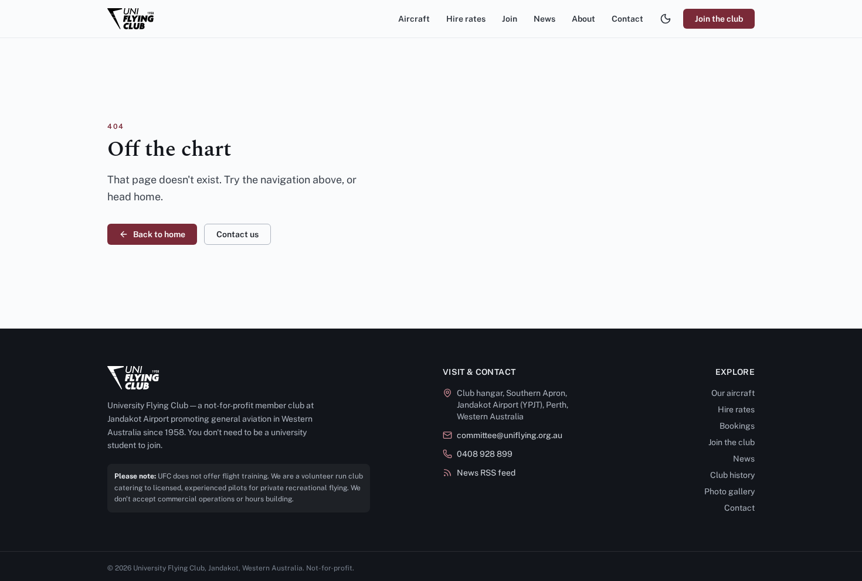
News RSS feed (486, 472)
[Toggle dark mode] (665, 18)
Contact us (237, 234)
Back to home (159, 234)
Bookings (737, 425)
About (583, 18)
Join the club (719, 18)
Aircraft (414, 18)
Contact (627, 18)
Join (509, 18)
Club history (732, 475)
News (544, 18)
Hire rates (466, 18)
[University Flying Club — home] (130, 18)
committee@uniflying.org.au (509, 435)
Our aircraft (733, 393)
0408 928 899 (485, 454)
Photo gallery (729, 491)
